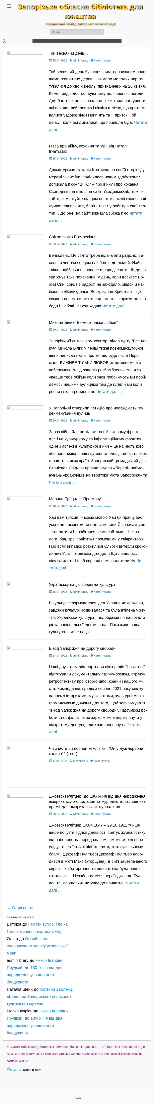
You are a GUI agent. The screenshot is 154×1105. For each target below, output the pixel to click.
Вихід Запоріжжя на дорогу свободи (82, 648)
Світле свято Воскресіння (72, 237)
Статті (77, 1098)
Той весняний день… (68, 53)
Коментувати (102, 60)
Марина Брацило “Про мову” (75, 499)
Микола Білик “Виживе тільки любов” (83, 322)
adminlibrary (80, 60)
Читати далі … (115, 306)
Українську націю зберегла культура (82, 584)
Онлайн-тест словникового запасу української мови (37, 945)
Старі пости (20, 907)
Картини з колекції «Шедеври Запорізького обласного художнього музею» (40, 996)
